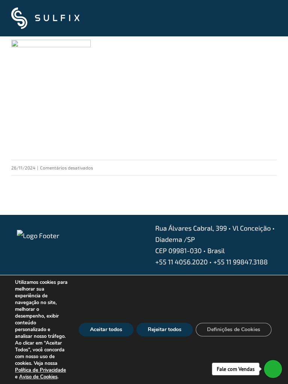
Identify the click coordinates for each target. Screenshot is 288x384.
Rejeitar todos (165, 329)
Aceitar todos (106, 329)
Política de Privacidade (40, 370)
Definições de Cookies (233, 329)
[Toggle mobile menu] (274, 19)
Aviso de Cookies (38, 377)
